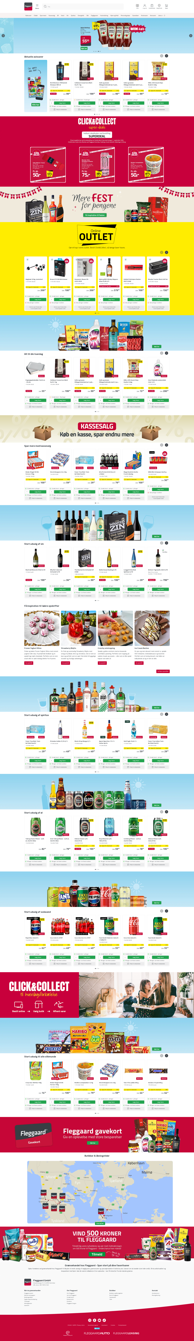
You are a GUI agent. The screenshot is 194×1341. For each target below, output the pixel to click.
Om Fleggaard (70, 1293)
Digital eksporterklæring (30, 1299)
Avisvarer (153, 15)
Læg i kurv (62, 103)
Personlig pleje (125, 15)
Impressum (104, 1325)
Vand (62, 15)
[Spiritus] (97, 694)
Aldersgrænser (28, 1303)
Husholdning (104, 15)
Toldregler (27, 1301)
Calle (110, 1299)
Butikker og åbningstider (116, 1293)
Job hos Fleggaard (71, 1295)
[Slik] (97, 1035)
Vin (68, 15)
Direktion (69, 1301)
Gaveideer (135, 15)
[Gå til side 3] (99, 113)
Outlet (35, 15)
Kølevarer (28, 15)
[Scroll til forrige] (3, 35)
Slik (87, 15)
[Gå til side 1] (93, 51)
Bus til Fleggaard (113, 1295)
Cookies (113, 1325)
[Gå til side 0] (94, 113)
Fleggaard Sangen (71, 1303)
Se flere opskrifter (163, 671)
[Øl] (97, 791)
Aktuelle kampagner (29, 1295)
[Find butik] (97, 1192)
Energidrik (81, 15)
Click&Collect (70, 1297)
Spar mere (43, 15)
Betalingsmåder (28, 1297)
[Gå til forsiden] (28, 6)
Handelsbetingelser (93, 1325)
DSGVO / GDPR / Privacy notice (76, 1325)
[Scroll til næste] (163, 15)
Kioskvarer (144, 15)
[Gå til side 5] (100, 51)
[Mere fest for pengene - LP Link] (97, 204)
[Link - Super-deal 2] (97, 165)
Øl (58, 15)
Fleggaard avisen (28, 1293)
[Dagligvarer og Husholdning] (97, 333)
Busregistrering (156, 1295)
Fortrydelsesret (122, 1325)
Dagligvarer (94, 15)
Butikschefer (70, 1299)
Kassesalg (52, 15)
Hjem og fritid (114, 15)
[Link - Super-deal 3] (146, 165)
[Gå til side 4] (98, 51)
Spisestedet (112, 1297)
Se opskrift (28, 663)
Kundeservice (155, 1293)
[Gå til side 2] (95, 51)
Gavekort (26, 1305)
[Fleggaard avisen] (35, 86)
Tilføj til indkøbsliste (61, 109)
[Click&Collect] (97, 995)
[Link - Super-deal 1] (48, 165)
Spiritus (73, 15)
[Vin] (97, 523)
